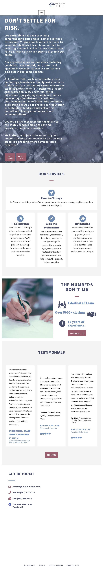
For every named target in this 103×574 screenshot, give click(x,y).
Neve (3, 571)
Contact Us (73, 565)
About (42, 565)
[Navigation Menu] (41, 12)
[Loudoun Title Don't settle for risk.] (57, 5)
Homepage (29, 565)
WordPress (23, 571)
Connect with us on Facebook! (22, 505)
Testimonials (56, 565)
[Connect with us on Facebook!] (9, 504)
